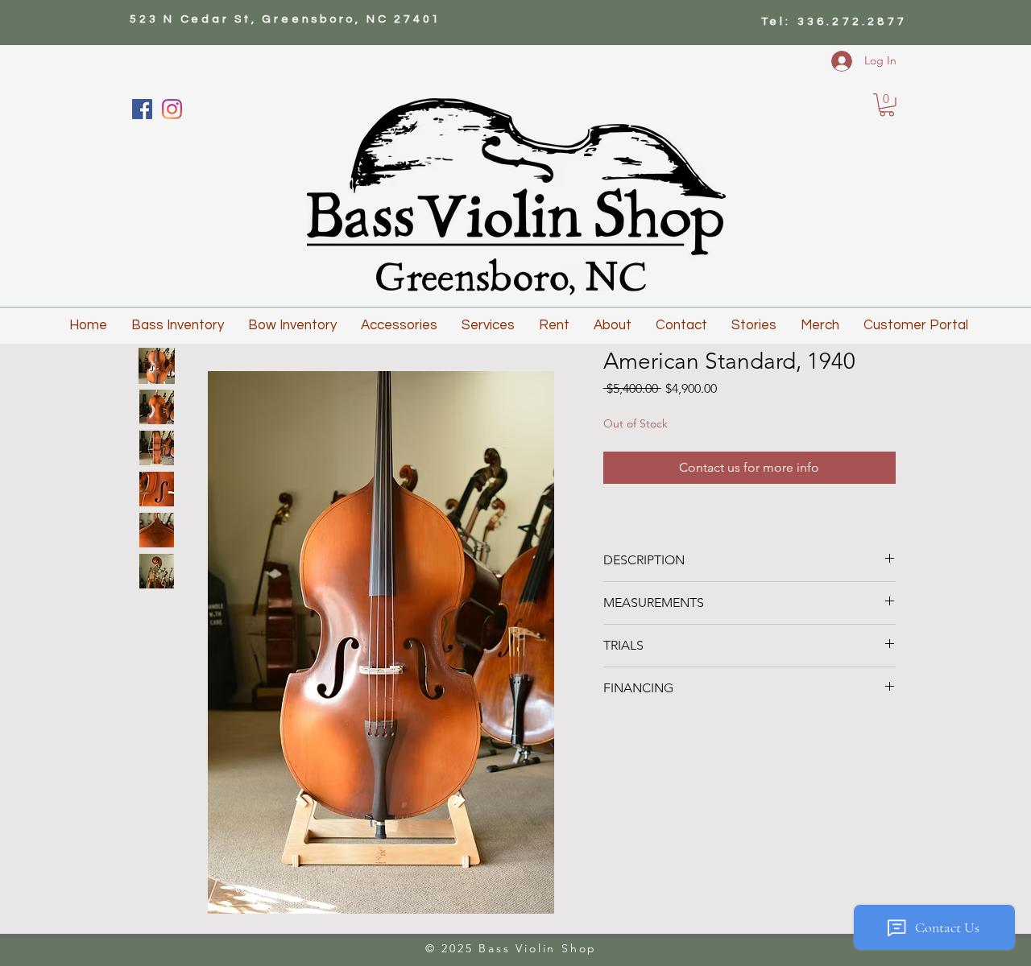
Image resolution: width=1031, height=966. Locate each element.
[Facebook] (142, 109)
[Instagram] (172, 109)
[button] (887, 105)
